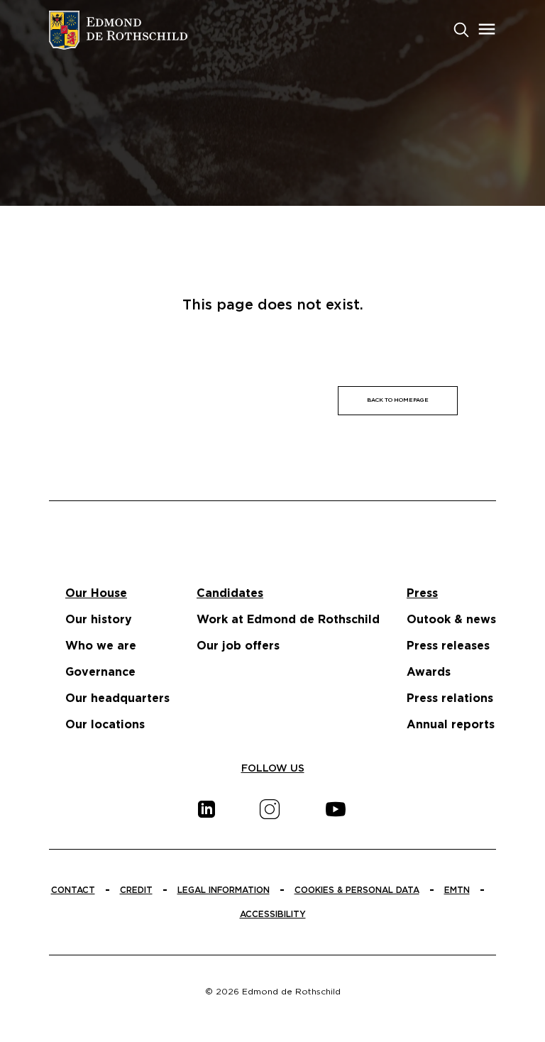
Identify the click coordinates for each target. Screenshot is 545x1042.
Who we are (100, 646)
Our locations (105, 724)
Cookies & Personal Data (356, 890)
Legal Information (223, 890)
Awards (429, 672)
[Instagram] (269, 809)
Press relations (450, 698)
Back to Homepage (398, 400)
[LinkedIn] (206, 809)
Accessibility (273, 914)
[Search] (461, 28)
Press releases (448, 646)
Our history (98, 619)
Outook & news (451, 619)
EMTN (457, 890)
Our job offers (238, 646)
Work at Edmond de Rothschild (288, 619)
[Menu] (486, 29)
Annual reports (451, 724)
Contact (73, 890)
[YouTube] (335, 809)
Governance (100, 672)
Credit (136, 890)
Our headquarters (117, 698)
